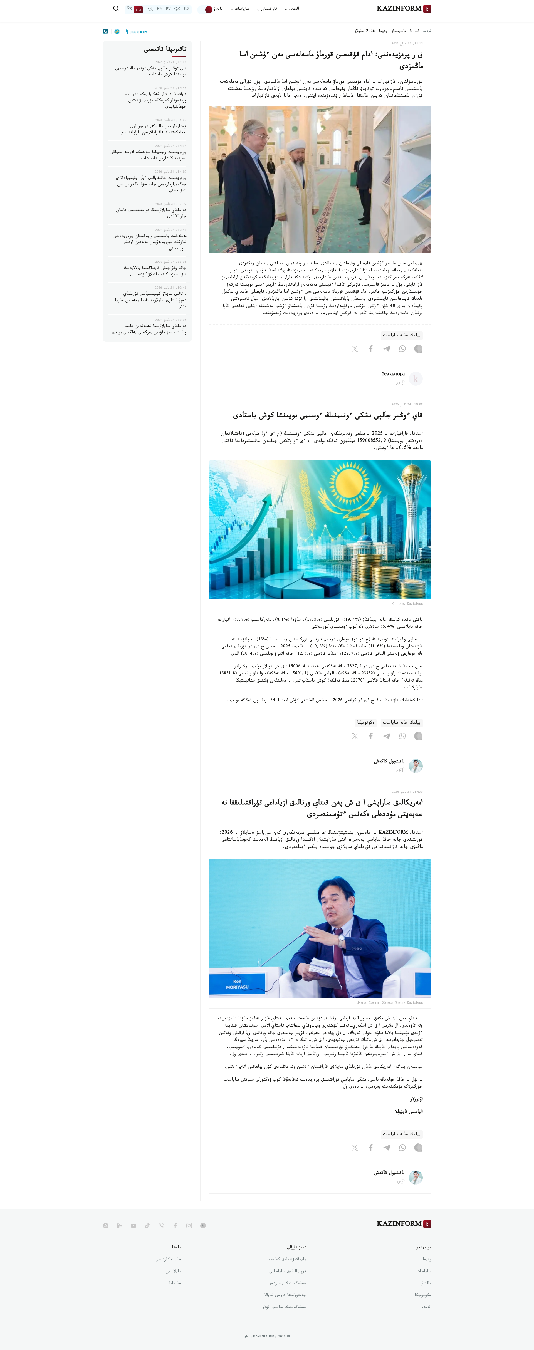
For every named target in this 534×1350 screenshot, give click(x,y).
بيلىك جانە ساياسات (402, 336)
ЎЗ (129, 10)
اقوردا (414, 31)
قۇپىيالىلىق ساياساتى (287, 1272)
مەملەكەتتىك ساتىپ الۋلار (284, 1308)
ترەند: (426, 31)
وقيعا (383, 31)
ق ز (138, 10)
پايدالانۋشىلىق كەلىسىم (286, 1260)
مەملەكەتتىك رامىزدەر (288, 1284)
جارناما (175, 1284)
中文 (149, 10)
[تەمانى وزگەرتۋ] (205, 9)
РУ (168, 10)
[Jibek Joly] (135, 31)
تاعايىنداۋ (398, 31)
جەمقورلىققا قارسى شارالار (284, 1296)
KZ (187, 10)
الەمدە (426, 1308)
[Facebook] (370, 350)
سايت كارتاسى (168, 1260)
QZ (177, 10)
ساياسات (424, 1272)
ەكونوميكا (365, 723)
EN (160, 10)
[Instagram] (418, 350)
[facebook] (175, 1225)
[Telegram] (386, 350)
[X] (354, 350)
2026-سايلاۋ (364, 31)
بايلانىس (173, 1272)
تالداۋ (218, 10)
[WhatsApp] (402, 350)
